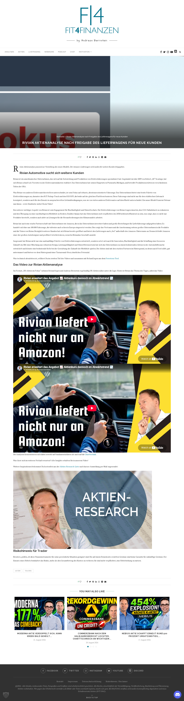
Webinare (49, 52)
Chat (72, 52)
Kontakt (60, 681)
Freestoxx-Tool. (112, 258)
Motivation (84, 52)
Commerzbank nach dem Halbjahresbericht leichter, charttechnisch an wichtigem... (92, 636)
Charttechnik (90, 454)
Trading (28, 571)
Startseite (60, 137)
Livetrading (34, 52)
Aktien (21, 52)
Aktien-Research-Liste (69, 466)
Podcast (62, 52)
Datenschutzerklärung (91, 681)
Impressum (73, 681)
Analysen (9, 52)
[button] (6, 695)
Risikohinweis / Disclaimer (117, 681)
